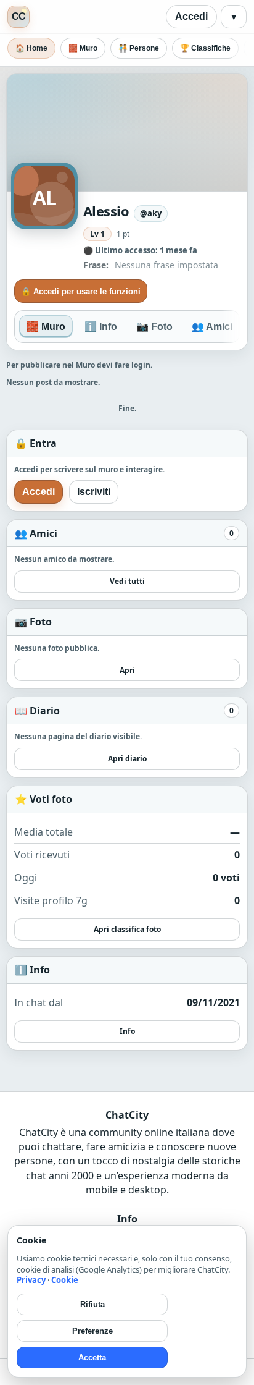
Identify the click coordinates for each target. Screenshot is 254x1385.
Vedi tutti (127, 581)
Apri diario (127, 758)
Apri (127, 670)
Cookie (64, 1279)
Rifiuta (92, 1304)
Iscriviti (93, 491)
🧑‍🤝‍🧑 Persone (138, 48)
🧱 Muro (82, 48)
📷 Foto (154, 326)
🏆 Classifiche (205, 48)
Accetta (92, 1357)
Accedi (191, 16)
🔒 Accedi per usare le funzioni (81, 291)
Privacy (31, 1279)
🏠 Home (31, 48)
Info (127, 1031)
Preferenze (92, 1331)
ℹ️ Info (100, 326)
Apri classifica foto (127, 929)
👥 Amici (212, 326)
